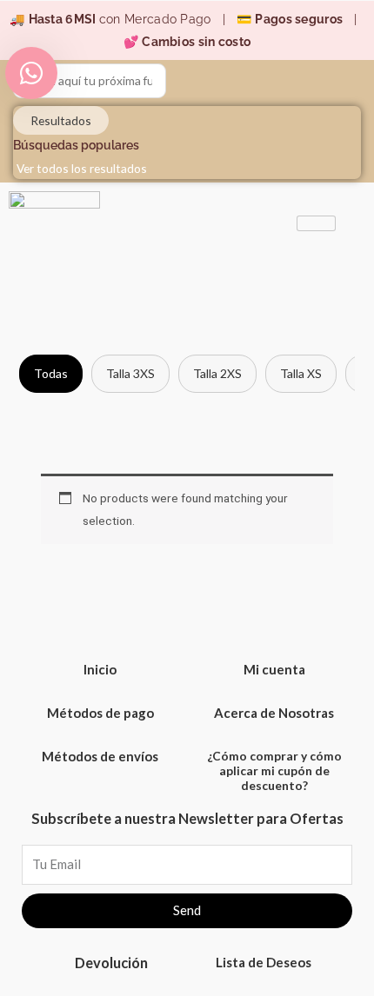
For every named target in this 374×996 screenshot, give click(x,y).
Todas (51, 373)
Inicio (100, 669)
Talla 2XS (217, 373)
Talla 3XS (130, 373)
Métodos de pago (100, 712)
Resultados (60, 120)
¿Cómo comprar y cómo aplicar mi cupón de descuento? (274, 770)
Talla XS (301, 373)
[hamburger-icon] (316, 223)
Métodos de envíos (100, 756)
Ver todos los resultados (82, 168)
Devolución (111, 962)
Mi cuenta (274, 669)
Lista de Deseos (263, 962)
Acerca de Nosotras (274, 712)
